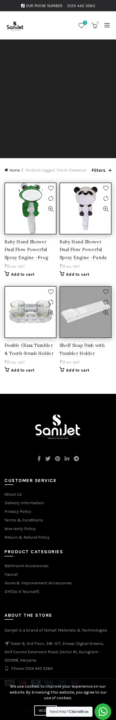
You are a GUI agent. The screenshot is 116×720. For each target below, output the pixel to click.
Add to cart (22, 274)
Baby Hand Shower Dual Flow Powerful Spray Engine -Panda (83, 249)
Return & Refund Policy (27, 537)
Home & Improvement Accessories (38, 583)
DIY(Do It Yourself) (21, 591)
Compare (51, 199)
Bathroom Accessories (26, 565)
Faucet (11, 574)
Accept (45, 710)
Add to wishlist (51, 188)
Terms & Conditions (23, 520)
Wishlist (85, 22)
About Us (13, 494)
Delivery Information (24, 502)
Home (15, 170)
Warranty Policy (20, 528)
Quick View (51, 209)
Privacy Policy (17, 511)
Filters (99, 170)
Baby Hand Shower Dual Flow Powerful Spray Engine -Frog (26, 249)
